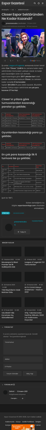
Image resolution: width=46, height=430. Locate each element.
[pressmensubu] (9, 228)
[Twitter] (15, 225)
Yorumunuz (9, 342)
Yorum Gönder (12, 374)
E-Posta (8, 366)
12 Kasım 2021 (22, 391)
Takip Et (23, 232)
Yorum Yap (8, 327)
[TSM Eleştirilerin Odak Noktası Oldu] (11, 277)
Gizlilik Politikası (28, 422)
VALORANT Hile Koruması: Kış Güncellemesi (8, 315)
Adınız (7, 359)
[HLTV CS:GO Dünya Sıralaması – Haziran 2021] (34, 277)
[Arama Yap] (34, 3)
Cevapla (14, 398)
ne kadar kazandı (18, 213)
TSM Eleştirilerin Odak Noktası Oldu (11, 291)
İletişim (38, 422)
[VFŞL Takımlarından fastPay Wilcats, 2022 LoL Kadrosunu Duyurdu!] (34, 302)
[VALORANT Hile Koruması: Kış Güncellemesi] (11, 302)
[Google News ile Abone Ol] (35, 60)
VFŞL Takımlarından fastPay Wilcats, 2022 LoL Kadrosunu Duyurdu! (34, 316)
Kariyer (8, 425)
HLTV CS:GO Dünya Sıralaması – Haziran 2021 (34, 289)
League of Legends (16, 65)
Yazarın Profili (37, 221)
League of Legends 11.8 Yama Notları (34, 263)
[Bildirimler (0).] (38, 3)
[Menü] (42, 3)
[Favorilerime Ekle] (5, 60)
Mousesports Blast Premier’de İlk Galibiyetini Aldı (10, 264)
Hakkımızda (9, 422)
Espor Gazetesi (13, 3)
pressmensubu (12, 23)
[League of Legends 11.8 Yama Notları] (34, 252)
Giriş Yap (29, 374)
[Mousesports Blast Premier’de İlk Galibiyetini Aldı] (11, 252)
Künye (18, 422)
